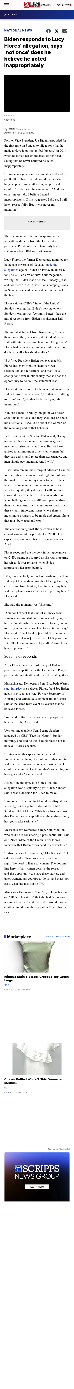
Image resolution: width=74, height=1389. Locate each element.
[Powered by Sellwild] (64, 1149)
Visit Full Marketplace (58, 936)
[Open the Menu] (6, 5)
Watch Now (63, 5)
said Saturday (13, 688)
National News (18, 30)
